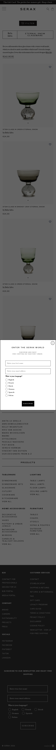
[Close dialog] (53, 343)
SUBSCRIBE (28, 404)
